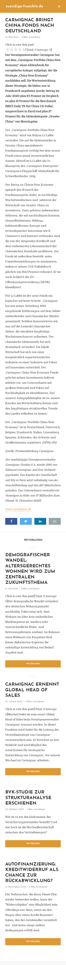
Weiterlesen (33, 664)
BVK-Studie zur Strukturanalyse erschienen (28, 798)
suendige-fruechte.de (24, 6)
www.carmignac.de (18, 509)
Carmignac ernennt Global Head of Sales (32, 690)
